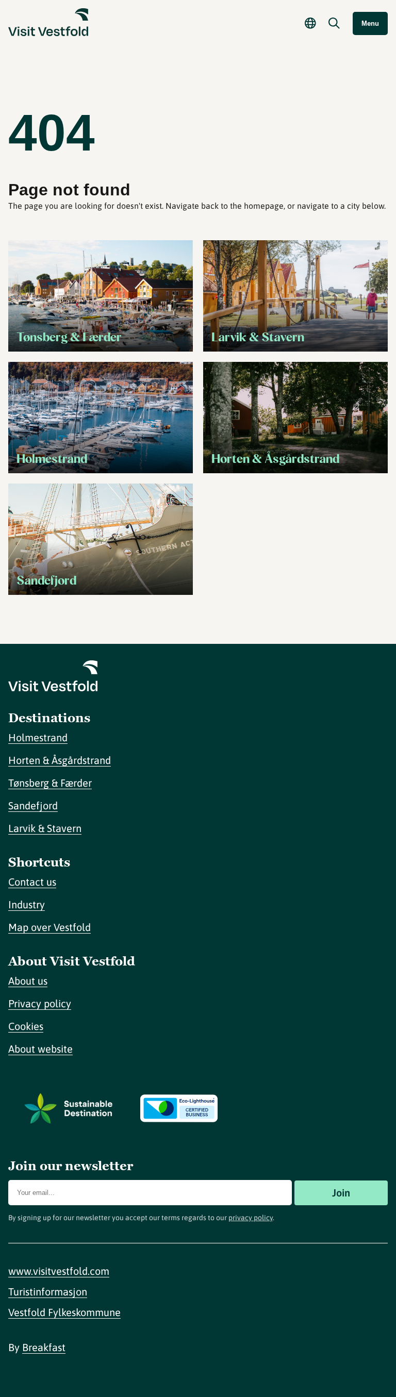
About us (27, 981)
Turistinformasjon (47, 1292)
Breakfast (43, 1347)
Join (341, 1193)
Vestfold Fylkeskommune (64, 1312)
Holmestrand (38, 737)
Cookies (25, 1026)
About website (40, 1049)
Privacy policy (39, 1003)
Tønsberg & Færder (50, 783)
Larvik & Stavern (44, 828)
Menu (370, 23)
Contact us (32, 882)
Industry (26, 904)
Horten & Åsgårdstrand (59, 760)
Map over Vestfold (49, 927)
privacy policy (250, 1217)
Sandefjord (33, 805)
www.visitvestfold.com (58, 1271)
